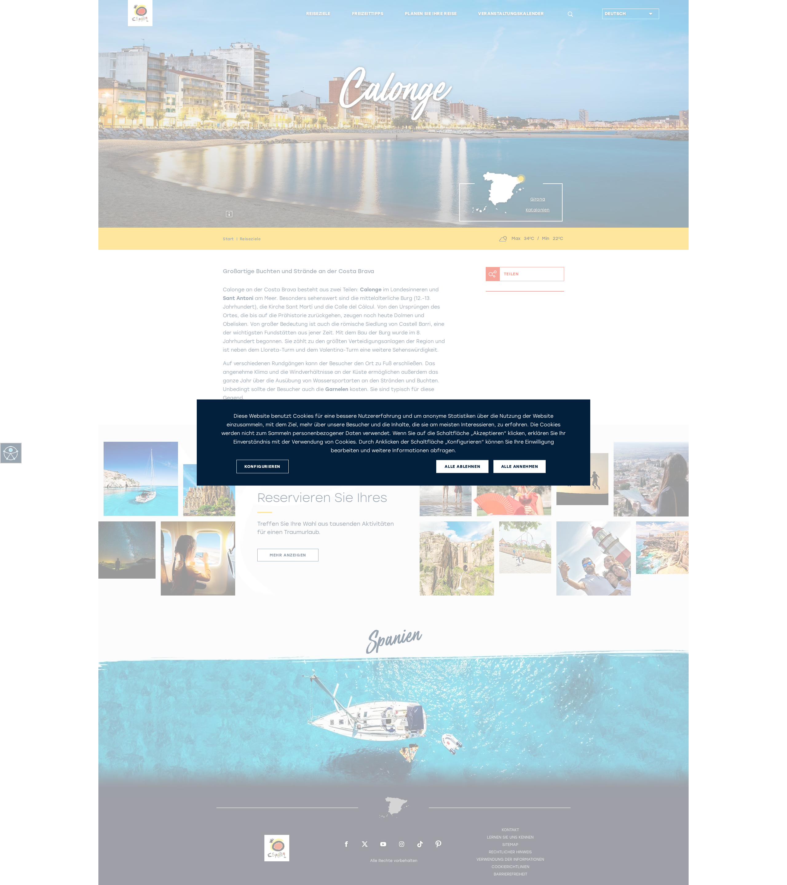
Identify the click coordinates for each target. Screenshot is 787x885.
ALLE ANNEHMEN (519, 466)
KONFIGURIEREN (262, 466)
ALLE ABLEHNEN (462, 466)
